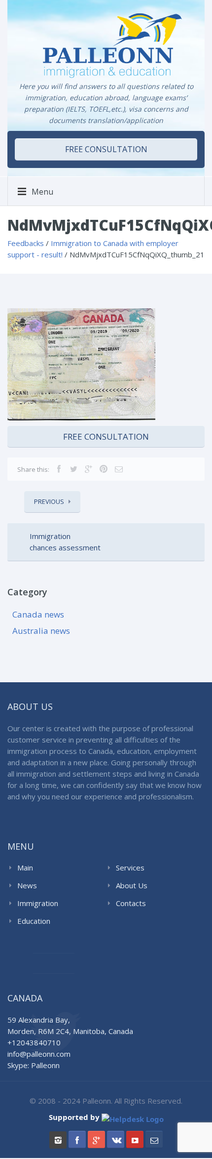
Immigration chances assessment (65, 541)
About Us (131, 885)
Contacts (131, 903)
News (27, 885)
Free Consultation (106, 436)
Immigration (37, 903)
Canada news (38, 614)
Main (25, 867)
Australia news (41, 630)
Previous (49, 501)
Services (130, 867)
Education (33, 921)
